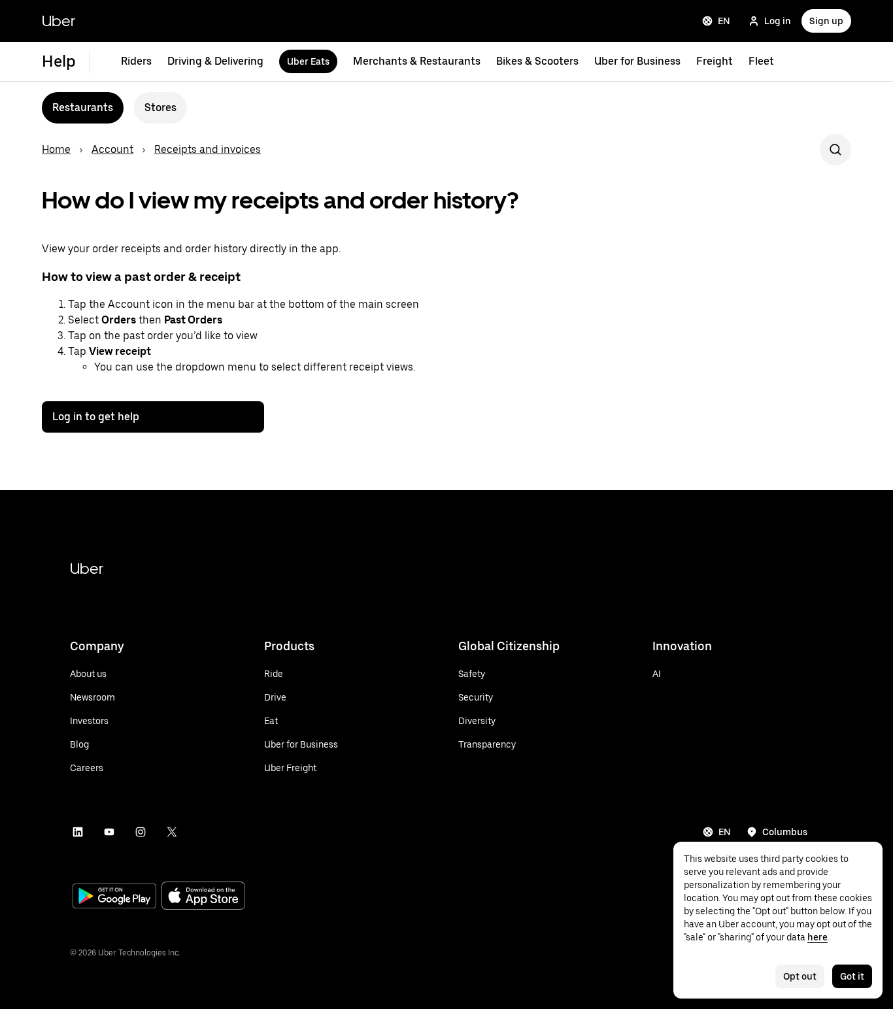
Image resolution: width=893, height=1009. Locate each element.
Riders (136, 61)
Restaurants (82, 107)
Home (56, 149)
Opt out (800, 976)
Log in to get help (95, 416)
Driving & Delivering (215, 61)
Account (112, 149)
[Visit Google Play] (114, 897)
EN (724, 21)
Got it (852, 976)
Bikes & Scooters (537, 61)
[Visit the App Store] (203, 897)
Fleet (761, 61)
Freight (714, 61)
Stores (160, 107)
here (817, 937)
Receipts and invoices (207, 149)
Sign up (826, 21)
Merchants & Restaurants (416, 61)
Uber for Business (637, 61)
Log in (777, 21)
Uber (58, 20)
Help (59, 61)
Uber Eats (308, 61)
